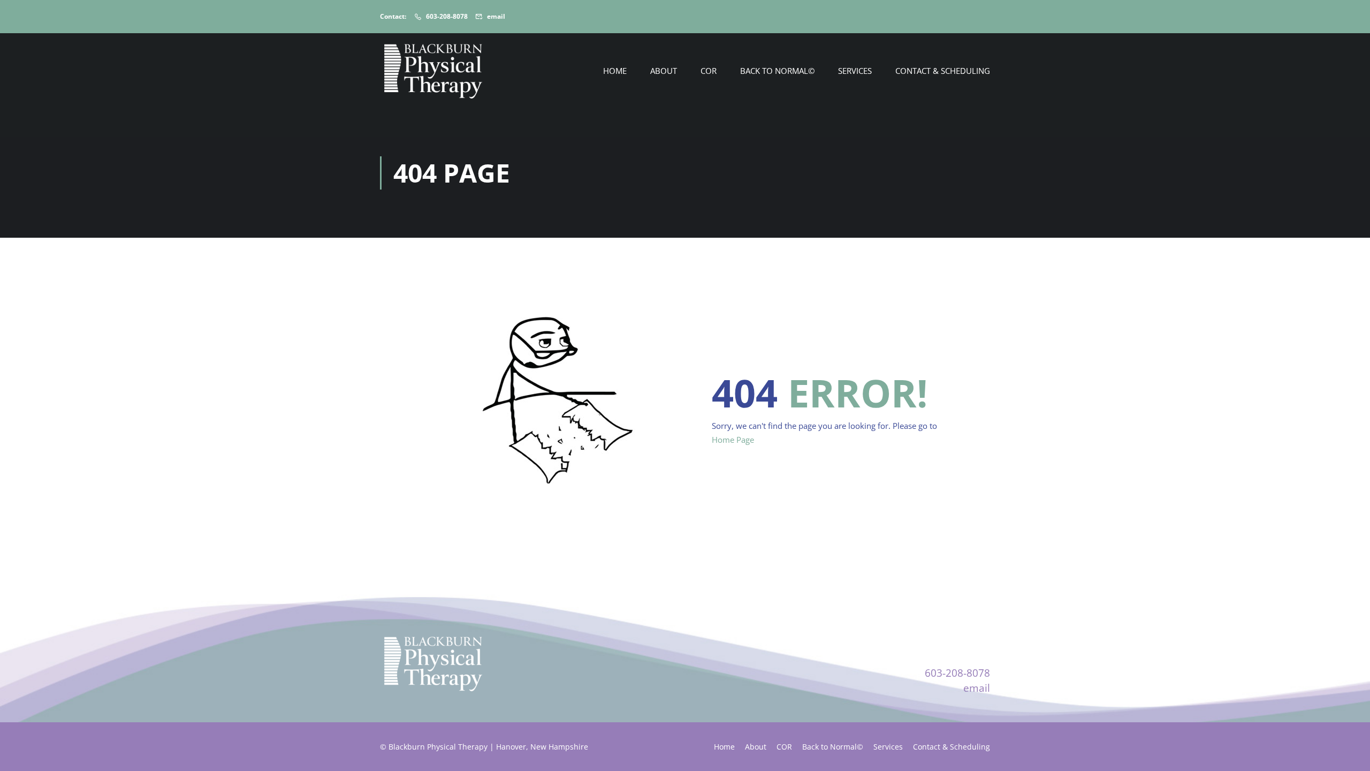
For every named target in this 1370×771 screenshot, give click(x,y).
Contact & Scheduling (942, 70)
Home (615, 70)
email (496, 16)
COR (709, 70)
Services (855, 70)
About (663, 70)
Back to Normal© (777, 70)
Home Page (733, 439)
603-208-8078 (447, 16)
